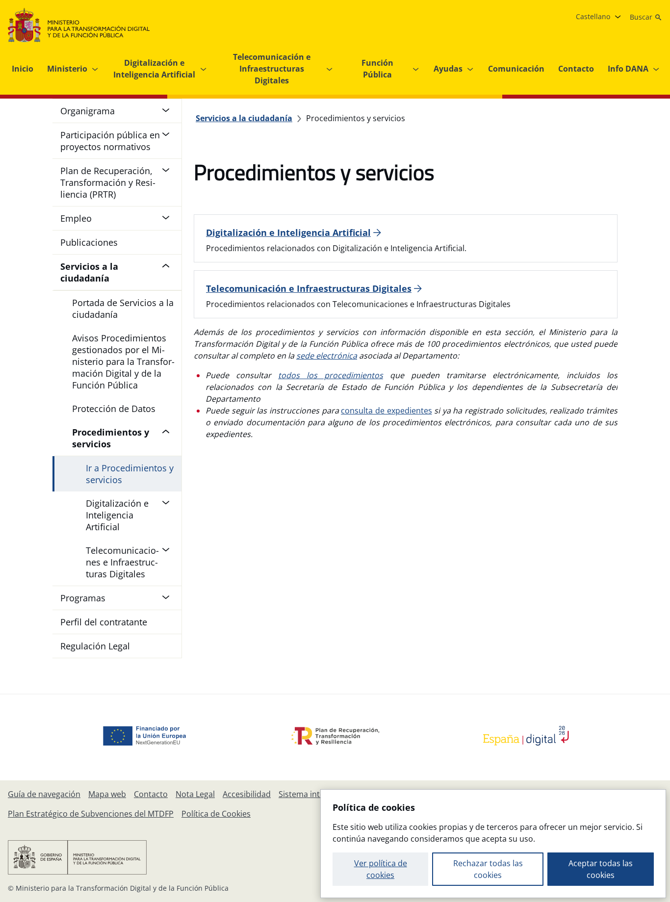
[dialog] (493, 843)
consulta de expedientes (386, 410)
